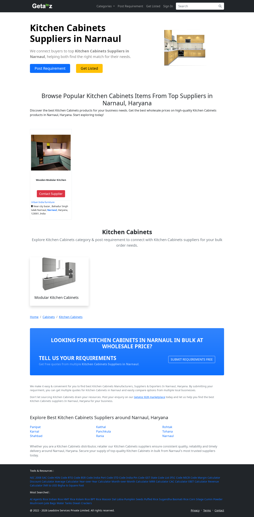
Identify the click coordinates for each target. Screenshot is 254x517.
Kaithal (101, 427)
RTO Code (74, 477)
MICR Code (190, 477)
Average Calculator (67, 481)
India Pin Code (135, 477)
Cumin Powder (213, 499)
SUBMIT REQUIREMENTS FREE (192, 359)
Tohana (167, 431)
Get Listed (153, 6)
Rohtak (167, 427)
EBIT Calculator (197, 481)
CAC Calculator (178, 481)
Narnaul (168, 436)
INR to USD (50, 485)
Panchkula (103, 431)
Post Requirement (130, 6)
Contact (219, 510)
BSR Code (87, 477)
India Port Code (103, 477)
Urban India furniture (42, 202)
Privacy (195, 510)
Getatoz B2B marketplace (149, 397)
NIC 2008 (35, 477)
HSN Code (61, 477)
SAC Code (48, 477)
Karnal (34, 431)
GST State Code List (157, 477)
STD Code (120, 477)
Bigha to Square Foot (71, 485)
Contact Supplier (51, 194)
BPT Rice (96, 499)
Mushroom (37, 503)
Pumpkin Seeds (133, 499)
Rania (100, 436)
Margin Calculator (209, 477)
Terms (207, 510)
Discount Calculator (42, 481)
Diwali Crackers (82, 503)
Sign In (168, 6)
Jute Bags (50, 503)
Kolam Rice (83, 499)
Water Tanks (64, 503)
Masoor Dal (109, 499)
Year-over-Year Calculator (95, 481)
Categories (104, 6)
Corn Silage (196, 499)
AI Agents (36, 499)
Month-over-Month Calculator (130, 481)
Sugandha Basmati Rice (174, 499)
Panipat (35, 427)
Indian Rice (56, 499)
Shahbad (36, 436)
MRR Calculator (158, 481)
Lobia (120, 499)
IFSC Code (176, 477)
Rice (45, 499)
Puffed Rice (151, 499)
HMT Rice (69, 499)
